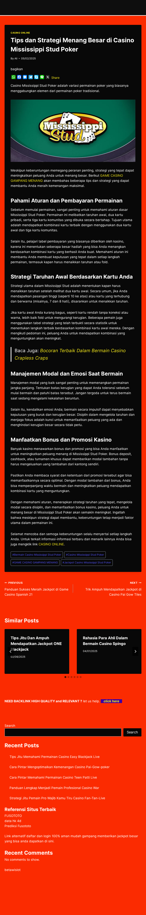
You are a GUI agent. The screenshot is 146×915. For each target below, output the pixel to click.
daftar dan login (38, 836)
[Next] (135, 651)
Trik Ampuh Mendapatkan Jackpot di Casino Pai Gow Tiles (113, 588)
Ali (15, 58)
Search (10, 726)
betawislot (13, 870)
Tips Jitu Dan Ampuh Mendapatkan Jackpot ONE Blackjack (36, 644)
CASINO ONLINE (20, 32)
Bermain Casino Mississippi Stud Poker (36, 554)
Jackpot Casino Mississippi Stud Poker (87, 562)
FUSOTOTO (13, 816)
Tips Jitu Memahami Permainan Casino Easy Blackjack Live (55, 757)
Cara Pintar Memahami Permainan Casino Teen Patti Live (53, 777)
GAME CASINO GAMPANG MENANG (35, 562)
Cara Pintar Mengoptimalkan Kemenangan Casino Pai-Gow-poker (60, 767)
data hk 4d (13, 821)
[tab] (65, 677)
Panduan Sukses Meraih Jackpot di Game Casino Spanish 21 (36, 588)
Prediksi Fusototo (18, 826)
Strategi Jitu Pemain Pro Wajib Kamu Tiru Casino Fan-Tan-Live (57, 798)
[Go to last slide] (11, 651)
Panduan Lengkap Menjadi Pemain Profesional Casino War (54, 788)
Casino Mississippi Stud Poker (85, 554)
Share (55, 78)
